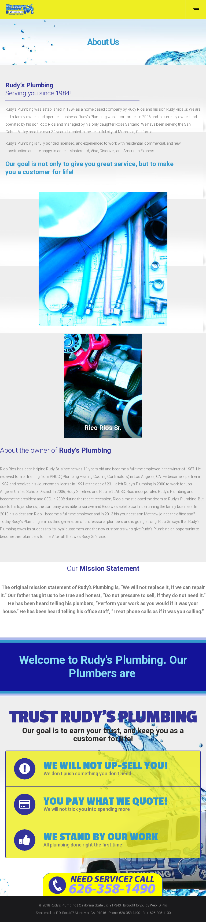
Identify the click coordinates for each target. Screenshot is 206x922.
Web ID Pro (158, 905)
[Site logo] (19, 9)
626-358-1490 (129, 913)
